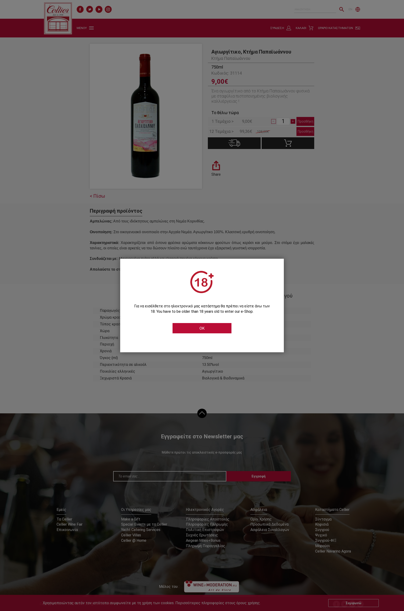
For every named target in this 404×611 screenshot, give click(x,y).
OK (202, 328)
